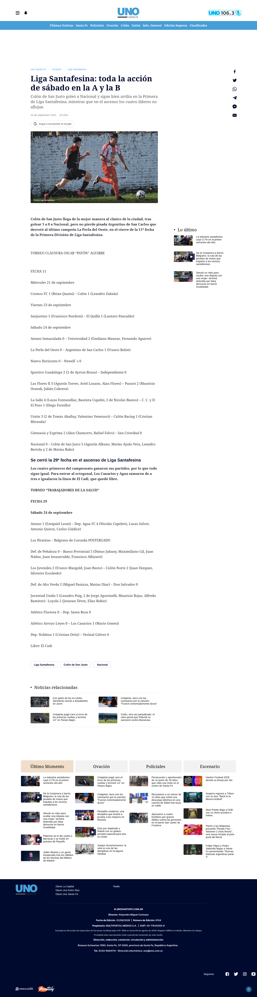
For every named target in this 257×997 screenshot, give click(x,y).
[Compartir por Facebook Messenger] (234, 106)
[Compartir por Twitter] (234, 80)
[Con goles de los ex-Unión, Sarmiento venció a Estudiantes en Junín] (60, 702)
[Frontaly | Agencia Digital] (43, 989)
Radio (116, 886)
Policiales (97, 25)
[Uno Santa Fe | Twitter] (236, 974)
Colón (125, 25)
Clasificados (198, 25)
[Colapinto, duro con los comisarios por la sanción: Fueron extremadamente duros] (128, 702)
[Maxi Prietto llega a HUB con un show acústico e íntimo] (210, 813)
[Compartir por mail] (234, 115)
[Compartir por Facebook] (234, 71)
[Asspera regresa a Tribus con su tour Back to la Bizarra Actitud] (210, 797)
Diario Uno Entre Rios (68, 890)
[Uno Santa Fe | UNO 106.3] (224, 13)
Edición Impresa (175, 25)
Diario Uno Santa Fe (67, 894)
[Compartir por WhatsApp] (234, 89)
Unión (136, 25)
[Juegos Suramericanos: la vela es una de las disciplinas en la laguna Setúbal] (101, 849)
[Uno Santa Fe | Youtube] (253, 974)
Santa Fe (82, 25)
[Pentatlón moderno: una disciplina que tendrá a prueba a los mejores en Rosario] (101, 815)
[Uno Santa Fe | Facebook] (227, 974)
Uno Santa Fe (38, 69)
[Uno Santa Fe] (128, 13)
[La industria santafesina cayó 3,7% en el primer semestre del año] (200, 240)
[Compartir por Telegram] (234, 97)
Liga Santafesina (77, 69)
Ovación (112, 25)
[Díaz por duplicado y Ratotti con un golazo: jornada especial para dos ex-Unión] (101, 832)
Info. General (152, 25)
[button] (18, 13)
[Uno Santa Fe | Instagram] (244, 974)
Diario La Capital (65, 886)
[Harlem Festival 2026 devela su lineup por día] (210, 781)
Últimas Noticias (61, 25)
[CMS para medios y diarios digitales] (24, 989)
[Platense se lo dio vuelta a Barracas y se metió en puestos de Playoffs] (47, 839)
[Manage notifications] (249, 989)
